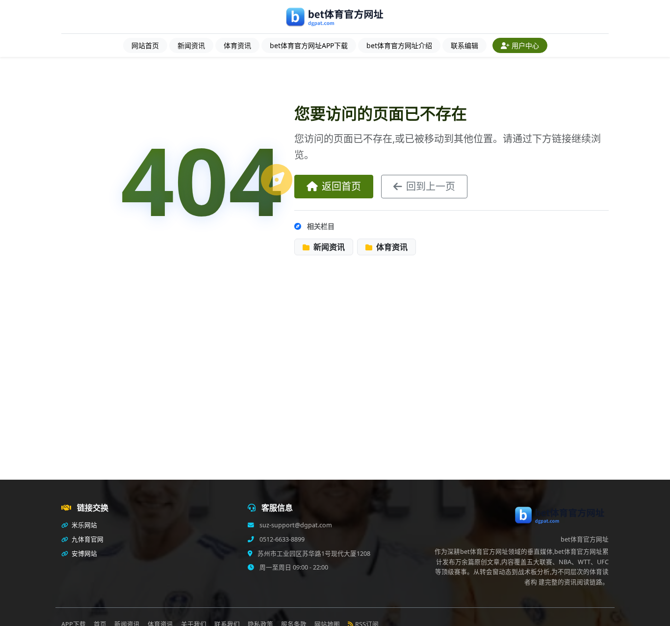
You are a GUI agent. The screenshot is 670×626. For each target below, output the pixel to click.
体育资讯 (237, 45)
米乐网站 (83, 525)
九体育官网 (86, 539)
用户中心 (525, 45)
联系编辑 (464, 45)
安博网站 (83, 553)
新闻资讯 (191, 45)
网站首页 (145, 45)
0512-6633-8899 (281, 539)
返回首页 (341, 186)
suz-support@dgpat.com (295, 525)
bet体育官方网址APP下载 (309, 45)
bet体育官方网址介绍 (399, 45)
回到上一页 (430, 186)
